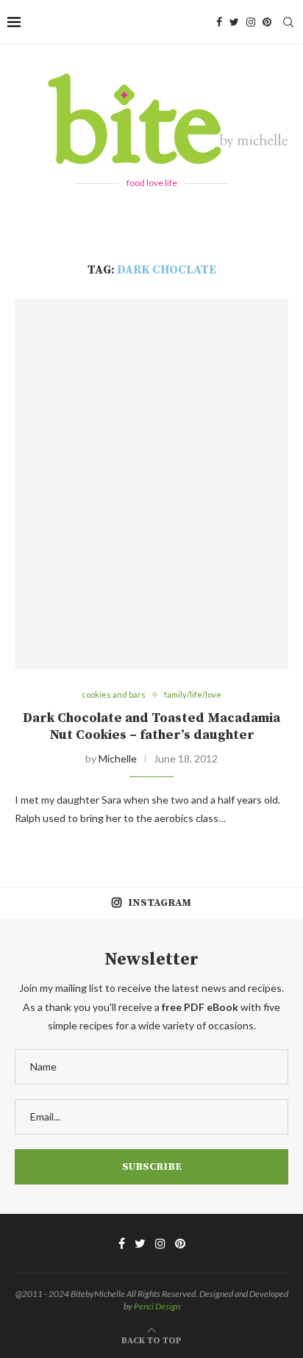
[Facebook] (219, 22)
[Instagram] (250, 22)
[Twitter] (234, 22)
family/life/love (192, 694)
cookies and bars (114, 694)
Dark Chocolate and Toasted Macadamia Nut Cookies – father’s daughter (151, 726)
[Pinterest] (267, 22)
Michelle (118, 758)
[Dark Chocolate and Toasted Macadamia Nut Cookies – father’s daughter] (151, 484)
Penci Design (157, 1306)
